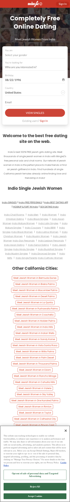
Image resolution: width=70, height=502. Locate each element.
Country (9, 87)
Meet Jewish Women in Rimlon (35, 406)
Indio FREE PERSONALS (30, 202)
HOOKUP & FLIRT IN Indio (25, 206)
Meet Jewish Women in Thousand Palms (35, 363)
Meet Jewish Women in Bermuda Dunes (35, 277)
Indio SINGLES (9, 202)
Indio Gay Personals (24, 240)
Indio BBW (50, 227)
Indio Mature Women (23, 223)
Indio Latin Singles (48, 223)
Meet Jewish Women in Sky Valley (35, 394)
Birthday (9, 75)
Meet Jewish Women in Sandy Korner (35, 339)
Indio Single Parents (26, 257)
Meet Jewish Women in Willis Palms (35, 351)
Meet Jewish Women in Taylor (35, 412)
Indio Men (33, 214)
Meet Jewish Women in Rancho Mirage (35, 375)
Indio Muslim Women (37, 236)
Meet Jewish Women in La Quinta (35, 302)
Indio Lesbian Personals (51, 240)
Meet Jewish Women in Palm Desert (35, 357)
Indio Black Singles (37, 219)
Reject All (35, 486)
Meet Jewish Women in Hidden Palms (35, 320)
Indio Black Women (22, 232)
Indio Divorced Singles (43, 253)
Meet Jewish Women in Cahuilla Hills (35, 382)
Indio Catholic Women (50, 257)
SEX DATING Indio (49, 206)
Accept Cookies (35, 496)
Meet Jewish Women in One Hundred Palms (35, 400)
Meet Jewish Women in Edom (35, 369)
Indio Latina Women (47, 232)
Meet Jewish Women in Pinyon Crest (35, 425)
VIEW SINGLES (35, 112)
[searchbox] (32, 67)
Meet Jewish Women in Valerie (35, 388)
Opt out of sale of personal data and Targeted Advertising (35, 475)
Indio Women (49, 214)
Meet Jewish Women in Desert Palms (35, 296)
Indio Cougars (33, 227)
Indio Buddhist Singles (50, 249)
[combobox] (35, 55)
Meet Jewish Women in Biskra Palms (35, 284)
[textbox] (34, 54)
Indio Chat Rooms (14, 214)
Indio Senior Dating (38, 244)
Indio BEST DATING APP (56, 202)
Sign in (63, 3)
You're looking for (14, 62)
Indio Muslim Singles (16, 253)
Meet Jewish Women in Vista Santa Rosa (35, 345)
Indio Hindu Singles (23, 249)
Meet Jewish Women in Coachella (35, 314)
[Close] (66, 431)
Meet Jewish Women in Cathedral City (35, 418)
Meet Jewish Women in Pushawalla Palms (35, 308)
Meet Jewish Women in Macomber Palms (35, 290)
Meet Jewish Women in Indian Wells (35, 333)
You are (9, 50)
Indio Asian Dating (14, 244)
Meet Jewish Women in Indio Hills (35, 326)
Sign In (44, 120)
